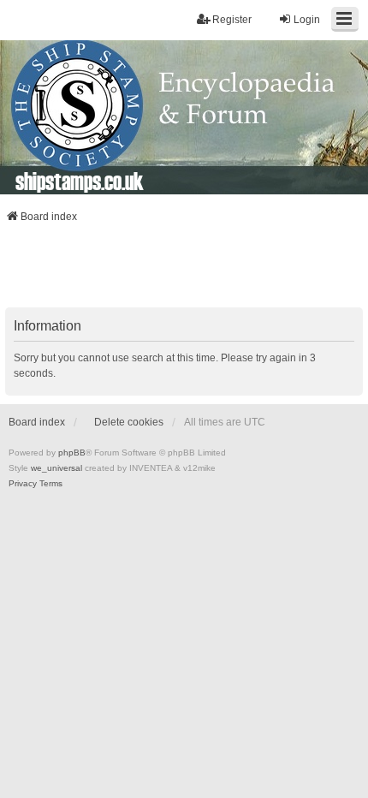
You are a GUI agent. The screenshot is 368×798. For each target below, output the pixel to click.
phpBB (72, 452)
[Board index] (184, 117)
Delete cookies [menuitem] (128, 422)
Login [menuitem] (307, 20)
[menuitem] (23, 483)
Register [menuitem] (232, 20)
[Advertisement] (184, 270)
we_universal (56, 468)
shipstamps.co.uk (79, 180)
